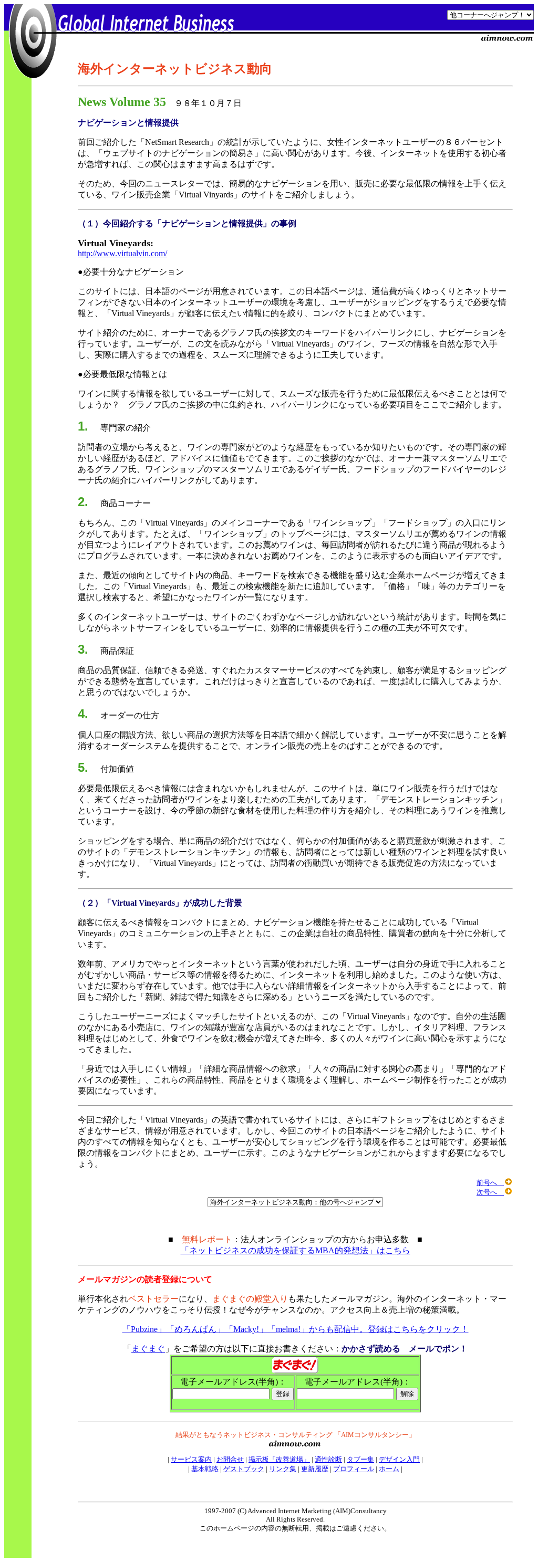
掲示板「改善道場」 (279, 1459)
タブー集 (360, 1459)
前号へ (490, 1183)
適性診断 (328, 1459)
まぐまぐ (148, 1348)
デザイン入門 (399, 1459)
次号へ (490, 1192)
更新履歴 (314, 1469)
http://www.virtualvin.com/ (122, 253)
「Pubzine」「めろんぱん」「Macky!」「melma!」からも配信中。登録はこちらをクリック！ (295, 1329)
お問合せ (230, 1459)
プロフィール (353, 1469)
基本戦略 (205, 1469)
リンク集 (282, 1469)
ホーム (389, 1469)
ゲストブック (243, 1469)
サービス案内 (191, 1459)
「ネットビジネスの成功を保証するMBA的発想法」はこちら (295, 1250)
